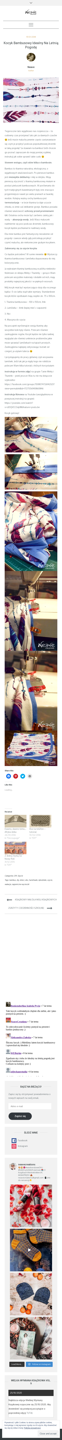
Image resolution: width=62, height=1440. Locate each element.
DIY (15, 876)
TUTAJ (29, 1413)
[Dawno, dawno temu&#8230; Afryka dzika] (15, 821)
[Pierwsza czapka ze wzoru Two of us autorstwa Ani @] (31, 1294)
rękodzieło (42, 880)
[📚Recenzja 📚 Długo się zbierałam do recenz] (31, 1338)
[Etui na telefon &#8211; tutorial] (40, 821)
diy (18, 880)
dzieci (22, 880)
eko (26, 880)
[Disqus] (31, 959)
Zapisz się (20, 1116)
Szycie (20, 876)
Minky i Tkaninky (32, 273)
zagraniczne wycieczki (20, 884)
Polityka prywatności (32, 1428)
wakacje (8, 884)
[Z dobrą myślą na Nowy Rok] (15, 848)
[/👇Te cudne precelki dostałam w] (31, 1206)
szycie (49, 880)
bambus (12, 880)
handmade (33, 880)
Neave (31, 67)
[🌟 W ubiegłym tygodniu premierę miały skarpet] (31, 1250)
